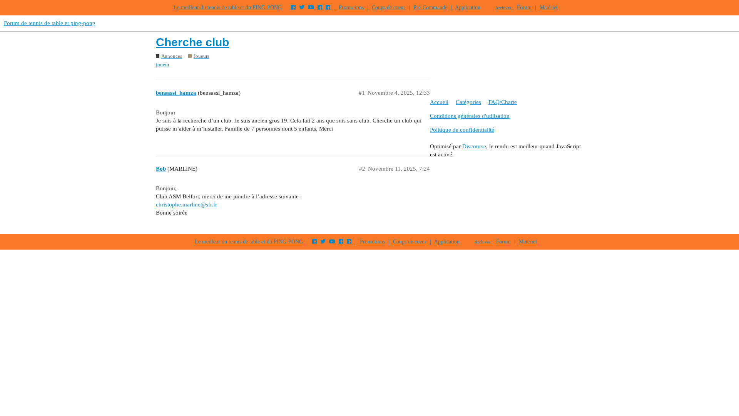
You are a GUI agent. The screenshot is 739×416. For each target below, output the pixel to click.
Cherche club (192, 42)
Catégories (468, 102)
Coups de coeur (388, 7)
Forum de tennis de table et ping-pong (49, 23)
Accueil (439, 102)
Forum (524, 7)
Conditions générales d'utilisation (470, 116)
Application (467, 7)
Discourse (474, 146)
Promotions (351, 7)
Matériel (549, 7)
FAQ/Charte (502, 102)
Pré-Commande (430, 7)
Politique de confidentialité (462, 130)
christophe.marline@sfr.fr (186, 204)
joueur (162, 64)
